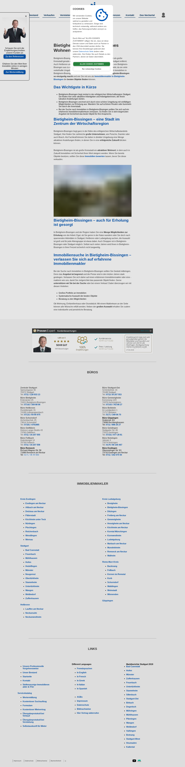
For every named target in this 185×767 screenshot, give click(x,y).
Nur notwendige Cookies (91, 69)
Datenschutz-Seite (86, 51)
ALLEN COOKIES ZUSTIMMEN (92, 64)
